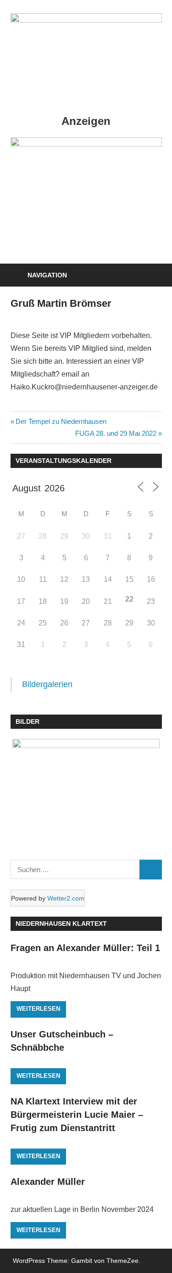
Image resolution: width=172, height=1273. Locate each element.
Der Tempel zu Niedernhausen (60, 421)
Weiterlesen (38, 1008)
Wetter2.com (65, 898)
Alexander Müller (48, 1182)
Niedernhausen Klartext (61, 923)
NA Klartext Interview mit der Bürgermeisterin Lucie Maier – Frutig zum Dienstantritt (77, 1114)
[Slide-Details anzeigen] (86, 144)
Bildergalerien (47, 684)
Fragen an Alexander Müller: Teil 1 (85, 948)
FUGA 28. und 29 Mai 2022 (115, 433)
